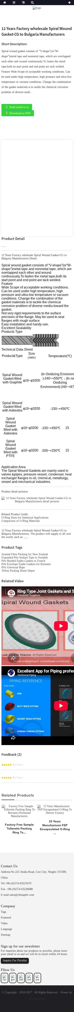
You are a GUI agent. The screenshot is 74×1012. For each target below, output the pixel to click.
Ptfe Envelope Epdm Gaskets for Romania (26, 564)
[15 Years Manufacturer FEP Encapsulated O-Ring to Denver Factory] (54, 809)
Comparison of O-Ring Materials (20, 520)
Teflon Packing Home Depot (18, 570)
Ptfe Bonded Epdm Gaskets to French (23, 560)
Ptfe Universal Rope (13, 567)
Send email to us (19, 107)
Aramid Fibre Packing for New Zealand (24, 554)
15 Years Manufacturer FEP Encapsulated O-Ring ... (55, 827)
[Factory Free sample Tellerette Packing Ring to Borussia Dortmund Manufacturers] (19, 811)
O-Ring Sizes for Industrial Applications (24, 517)
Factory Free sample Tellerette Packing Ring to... (19, 828)
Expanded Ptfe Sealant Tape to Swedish (24, 557)
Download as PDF (20, 113)
